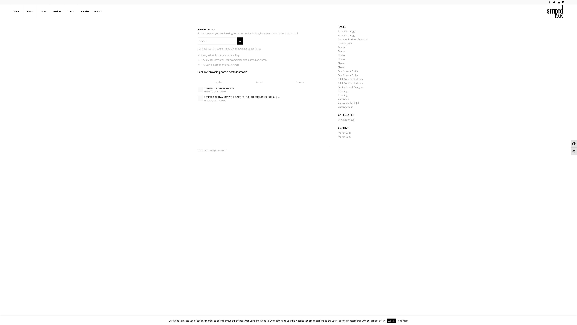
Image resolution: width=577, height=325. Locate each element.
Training (343, 91)
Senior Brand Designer (351, 87)
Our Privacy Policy (348, 71)
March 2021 (344, 132)
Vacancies (343, 99)
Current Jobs (345, 43)
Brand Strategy (346, 31)
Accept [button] (391, 320)
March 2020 (344, 136)
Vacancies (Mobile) (348, 103)
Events (341, 47)
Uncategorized (346, 119)
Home (341, 55)
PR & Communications (350, 79)
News (341, 63)
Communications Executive (353, 39)
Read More (403, 320)
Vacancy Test (345, 107)
